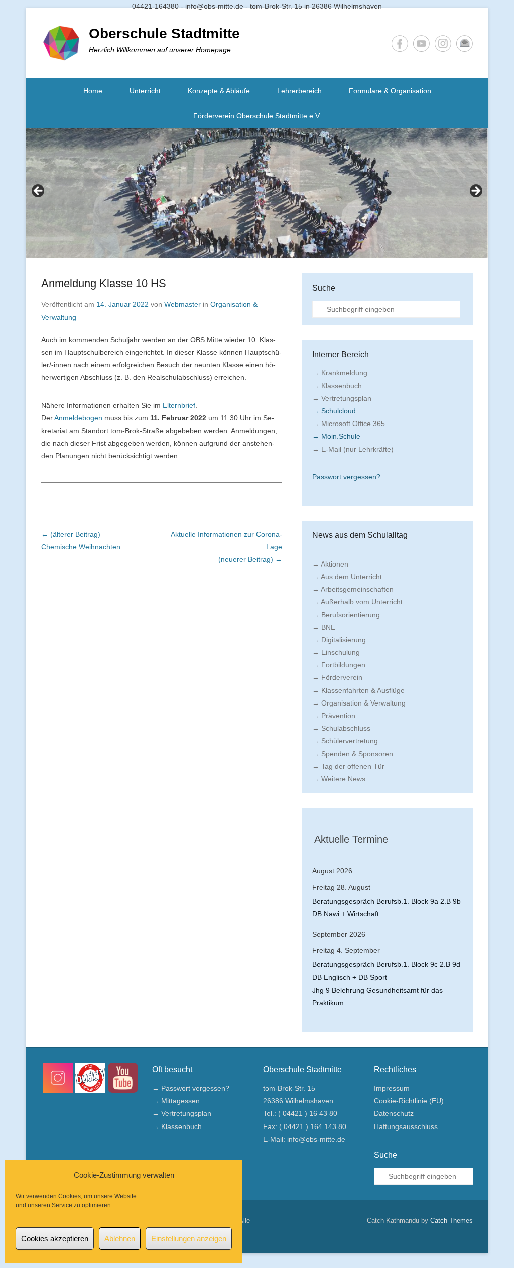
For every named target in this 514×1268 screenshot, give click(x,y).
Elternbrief (179, 405)
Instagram (443, 43)
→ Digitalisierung (339, 640)
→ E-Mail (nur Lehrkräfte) (353, 449)
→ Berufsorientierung (346, 615)
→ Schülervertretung (345, 741)
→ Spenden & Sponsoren (352, 754)
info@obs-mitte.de (316, 1139)
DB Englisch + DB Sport (349, 977)
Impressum (392, 1088)
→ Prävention (333, 716)
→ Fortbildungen (338, 665)
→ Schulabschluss (341, 728)
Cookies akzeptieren (54, 1238)
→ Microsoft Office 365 (348, 423)
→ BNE (323, 627)
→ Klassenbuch (337, 386)
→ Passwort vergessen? (190, 1088)
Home (92, 91)
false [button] (38, 191)
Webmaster (182, 304)
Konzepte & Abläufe (219, 91)
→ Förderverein (337, 677)
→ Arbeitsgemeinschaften (353, 589)
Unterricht (145, 91)
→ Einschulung (336, 652)
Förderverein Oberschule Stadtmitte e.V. (257, 116)
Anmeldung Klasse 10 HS (103, 283)
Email (464, 43)
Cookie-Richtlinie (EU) (409, 1101)
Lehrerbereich (299, 91)
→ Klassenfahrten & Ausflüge (358, 690)
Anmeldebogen (78, 418)
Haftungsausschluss (406, 1126)
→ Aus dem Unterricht (347, 577)
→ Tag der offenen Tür (348, 766)
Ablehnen (119, 1238)
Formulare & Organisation (390, 91)
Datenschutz (394, 1113)
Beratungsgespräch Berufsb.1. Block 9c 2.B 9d (386, 964)
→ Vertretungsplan (341, 398)
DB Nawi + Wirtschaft (345, 914)
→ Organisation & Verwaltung (359, 703)
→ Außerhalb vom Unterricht (357, 602)
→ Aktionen (330, 564)
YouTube (421, 43)
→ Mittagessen (176, 1101)
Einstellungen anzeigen (188, 1238)
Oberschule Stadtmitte (164, 33)
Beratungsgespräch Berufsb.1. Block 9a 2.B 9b (386, 901)
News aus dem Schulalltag (360, 535)
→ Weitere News (338, 779)
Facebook (400, 43)
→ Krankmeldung (339, 373)
